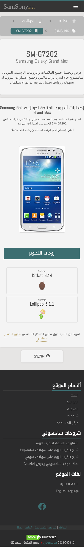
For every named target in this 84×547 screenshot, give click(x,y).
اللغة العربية (69, 484)
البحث (75, 395)
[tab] (42, 281)
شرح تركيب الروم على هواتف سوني (52, 457)
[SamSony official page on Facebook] (42, 506)
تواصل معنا (24, 527)
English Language (67, 491)
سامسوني (50, 542)
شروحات (73, 416)
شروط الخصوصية (45, 527)
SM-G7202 (25, 31)
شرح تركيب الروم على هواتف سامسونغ (49, 450)
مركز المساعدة (68, 423)
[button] (42, 280)
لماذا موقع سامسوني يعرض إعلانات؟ (51, 463)
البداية (65, 21)
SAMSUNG (63, 31)
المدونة (73, 409)
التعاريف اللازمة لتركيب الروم (57, 443)
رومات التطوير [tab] (42, 253)
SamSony (19, 6)
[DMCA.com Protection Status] (42, 537)
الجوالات (30, 21)
